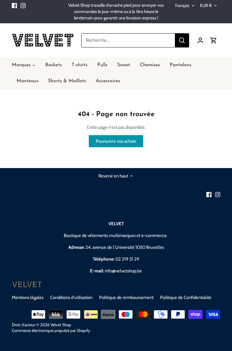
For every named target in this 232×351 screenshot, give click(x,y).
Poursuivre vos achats (116, 141)
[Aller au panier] (213, 40)
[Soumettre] (182, 40)
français (182, 5)
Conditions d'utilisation (71, 297)
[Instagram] (23, 5)
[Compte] (200, 40)
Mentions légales (28, 297)
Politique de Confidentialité (185, 297)
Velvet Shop (60, 324)
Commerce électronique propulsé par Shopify (51, 330)
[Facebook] (14, 5)
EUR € (206, 5)
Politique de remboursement (126, 297)
